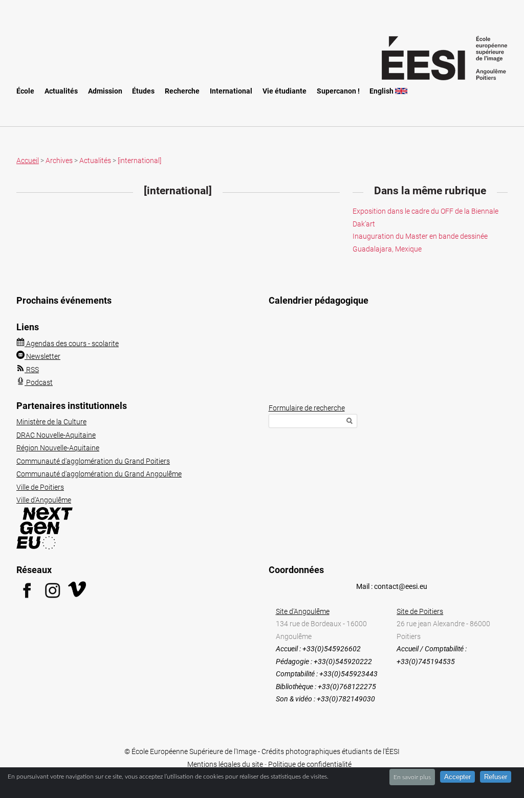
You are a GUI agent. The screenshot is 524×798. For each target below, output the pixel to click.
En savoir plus (412, 777)
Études (143, 91)
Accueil (27, 160)
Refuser (495, 777)
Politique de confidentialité (310, 764)
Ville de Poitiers (40, 487)
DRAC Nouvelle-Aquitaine (56, 435)
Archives (59, 160)
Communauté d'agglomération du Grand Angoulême (99, 474)
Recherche (182, 91)
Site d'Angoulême (303, 611)
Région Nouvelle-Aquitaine (57, 448)
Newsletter (42, 356)
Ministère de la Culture (51, 422)
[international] (139, 160)
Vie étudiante (285, 91)
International (231, 91)
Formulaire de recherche (307, 408)
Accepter (457, 777)
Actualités (61, 91)
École (25, 91)
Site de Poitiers (420, 611)
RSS (32, 370)
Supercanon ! (338, 91)
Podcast (39, 382)
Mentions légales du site (225, 764)
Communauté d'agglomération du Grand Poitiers (93, 461)
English (382, 91)
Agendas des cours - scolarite (72, 343)
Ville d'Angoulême (43, 500)
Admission (105, 91)
